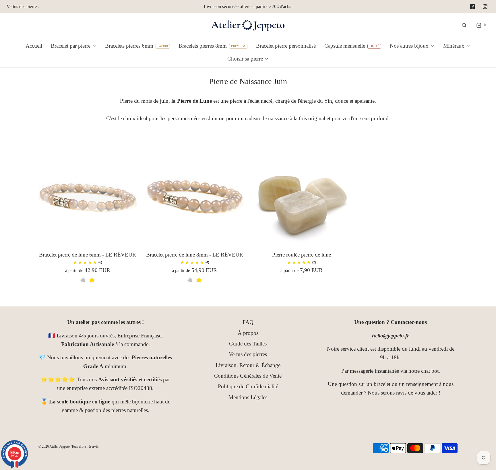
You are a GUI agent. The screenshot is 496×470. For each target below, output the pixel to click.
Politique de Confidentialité (248, 386)
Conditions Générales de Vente (248, 376)
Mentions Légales (247, 397)
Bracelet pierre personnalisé (286, 46)
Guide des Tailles (248, 344)
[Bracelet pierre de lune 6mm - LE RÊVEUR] (87, 195)
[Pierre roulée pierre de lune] (301, 195)
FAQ (248, 322)
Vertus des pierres (22, 6)
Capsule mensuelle (344, 46)
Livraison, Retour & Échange (248, 365)
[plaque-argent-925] (83, 280)
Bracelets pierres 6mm (129, 46)
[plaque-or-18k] (92, 280)
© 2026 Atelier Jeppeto (54, 446)
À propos (248, 333)
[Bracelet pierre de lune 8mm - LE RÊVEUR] (195, 195)
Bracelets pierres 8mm (203, 46)
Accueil (34, 46)
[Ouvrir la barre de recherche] (464, 25)
